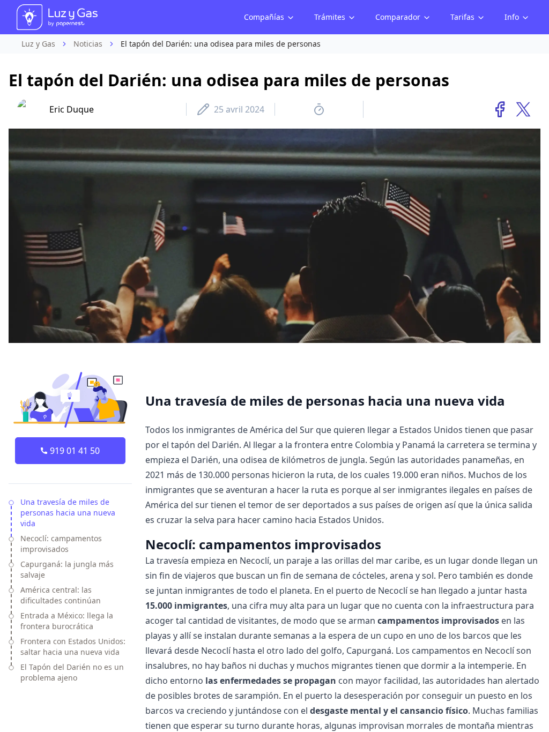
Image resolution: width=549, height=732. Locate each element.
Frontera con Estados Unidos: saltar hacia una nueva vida (72, 646)
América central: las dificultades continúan (60, 595)
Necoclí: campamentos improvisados (61, 543)
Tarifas (462, 17)
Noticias (87, 44)
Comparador (397, 17)
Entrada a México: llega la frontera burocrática (66, 620)
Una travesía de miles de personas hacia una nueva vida (67, 512)
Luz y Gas (38, 44)
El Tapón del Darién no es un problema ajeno (72, 672)
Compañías (264, 17)
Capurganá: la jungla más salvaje (67, 569)
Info (512, 17)
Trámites (329, 17)
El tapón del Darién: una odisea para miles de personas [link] (221, 44)
